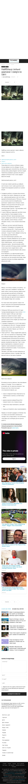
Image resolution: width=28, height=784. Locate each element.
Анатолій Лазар (6, 76)
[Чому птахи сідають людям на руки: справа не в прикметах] (5, 634)
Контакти (14, 766)
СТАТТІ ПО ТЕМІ (6, 609)
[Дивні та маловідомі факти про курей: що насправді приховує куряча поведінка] (5, 613)
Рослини (4, 742)
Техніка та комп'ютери (7, 752)
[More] (18, 82)
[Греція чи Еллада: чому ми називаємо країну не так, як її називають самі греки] (5, 620)
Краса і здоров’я (20, 763)
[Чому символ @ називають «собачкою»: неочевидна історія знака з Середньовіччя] (5, 627)
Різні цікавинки (5, 740)
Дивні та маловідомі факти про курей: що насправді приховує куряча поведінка (16, 613)
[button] (2, 61)
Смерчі (3, 161)
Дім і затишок (5, 722)
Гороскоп (4, 717)
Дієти (3, 720)
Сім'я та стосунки (6, 747)
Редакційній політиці (10, 773)
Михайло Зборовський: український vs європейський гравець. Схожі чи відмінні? (17, 648)
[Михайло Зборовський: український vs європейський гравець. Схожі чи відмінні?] (5, 648)
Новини (8, 64)
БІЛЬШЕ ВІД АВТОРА (18, 609)
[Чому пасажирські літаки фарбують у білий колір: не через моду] (5, 641)
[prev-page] (12, 654)
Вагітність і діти (6, 715)
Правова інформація (20, 765)
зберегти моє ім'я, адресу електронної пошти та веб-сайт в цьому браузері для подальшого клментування (13, 688)
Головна (4, 763)
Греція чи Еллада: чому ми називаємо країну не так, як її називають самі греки (17, 620)
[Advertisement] (14, 15)
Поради (4, 732)
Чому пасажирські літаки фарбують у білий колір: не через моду (16, 641)
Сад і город (5, 745)
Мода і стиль (5, 727)
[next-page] (15, 654)
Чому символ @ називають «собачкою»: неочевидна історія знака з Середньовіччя (17, 627)
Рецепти (4, 735)
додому (3, 64)
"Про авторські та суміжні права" (15, 772)
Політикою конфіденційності (19, 779)
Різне (3, 737)
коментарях (15, 428)
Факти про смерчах (6, 163)
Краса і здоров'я (6, 725)
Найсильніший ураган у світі (8, 159)
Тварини (4, 750)
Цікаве (12, 64)
